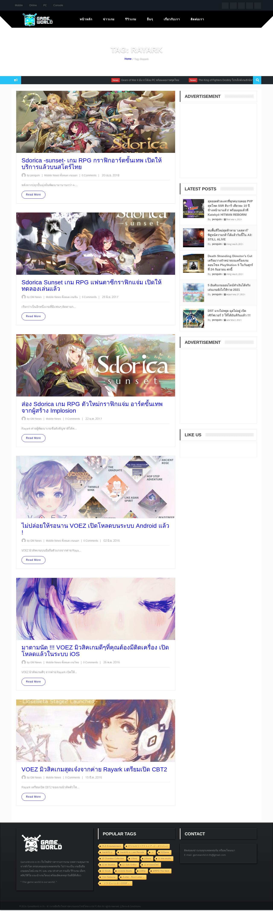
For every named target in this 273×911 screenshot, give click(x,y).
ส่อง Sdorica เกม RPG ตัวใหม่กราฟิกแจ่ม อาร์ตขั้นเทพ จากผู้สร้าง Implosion (92, 407)
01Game (165, 852)
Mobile (19, 5)
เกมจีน (74, 297)
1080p (142, 871)
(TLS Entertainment (111, 846)
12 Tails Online (129, 864)
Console (58, 5)
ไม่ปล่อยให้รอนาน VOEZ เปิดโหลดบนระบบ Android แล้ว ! (95, 529)
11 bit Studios (108, 864)
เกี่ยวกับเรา (172, 19)
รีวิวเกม (130, 19)
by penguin (33, 175)
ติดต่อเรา (197, 19)
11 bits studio (164, 858)
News (91, 80)
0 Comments (89, 175)
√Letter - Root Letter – (133, 877)
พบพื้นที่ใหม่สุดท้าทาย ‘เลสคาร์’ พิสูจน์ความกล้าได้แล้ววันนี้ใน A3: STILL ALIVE (230, 235)
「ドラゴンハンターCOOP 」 (116, 883)
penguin (217, 219)
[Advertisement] (216, 143)
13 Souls (106, 871)
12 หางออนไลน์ (151, 864)
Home (128, 58)
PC (45, 5)
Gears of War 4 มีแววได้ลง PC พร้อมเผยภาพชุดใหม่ (126, 80)
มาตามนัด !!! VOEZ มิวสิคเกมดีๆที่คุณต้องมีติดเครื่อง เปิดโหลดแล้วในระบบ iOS (95, 650)
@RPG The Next (161, 871)
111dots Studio (125, 871)
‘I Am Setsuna (108, 877)
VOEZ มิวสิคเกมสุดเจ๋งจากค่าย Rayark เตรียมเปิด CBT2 (94, 769)
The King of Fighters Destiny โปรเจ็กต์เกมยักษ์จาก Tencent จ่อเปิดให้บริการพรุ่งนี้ (219, 80)
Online (33, 5)
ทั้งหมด (64, 175)
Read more (33, 194)
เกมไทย (75, 662)
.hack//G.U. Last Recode (132, 852)
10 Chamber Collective (113, 858)
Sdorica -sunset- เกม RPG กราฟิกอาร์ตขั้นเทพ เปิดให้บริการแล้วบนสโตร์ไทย (92, 163)
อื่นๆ (150, 19)
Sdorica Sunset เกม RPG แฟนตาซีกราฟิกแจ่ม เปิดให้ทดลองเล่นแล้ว (91, 285)
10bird (134, 858)
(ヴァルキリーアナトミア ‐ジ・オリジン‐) (147, 846)
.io (152, 852)
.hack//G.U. (107, 852)
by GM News (34, 297)
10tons (147, 858)
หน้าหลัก (86, 19)
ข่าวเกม (109, 19)
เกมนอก (73, 175)
